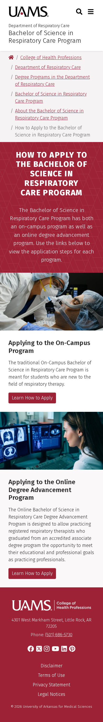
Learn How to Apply (32, 398)
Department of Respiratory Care (38, 25)
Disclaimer (52, 666)
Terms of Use (51, 675)
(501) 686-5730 (58, 634)
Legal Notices (51, 694)
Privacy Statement (51, 685)
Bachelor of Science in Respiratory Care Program (44, 36)
